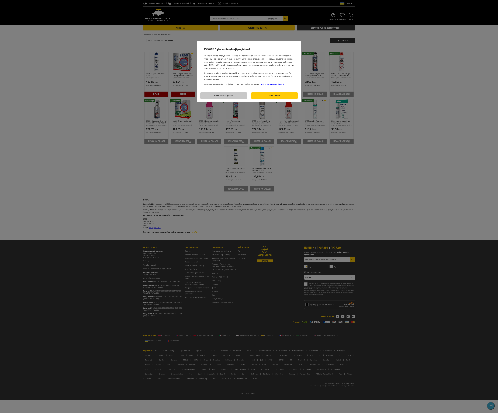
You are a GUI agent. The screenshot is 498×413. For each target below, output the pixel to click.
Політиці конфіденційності (272, 84)
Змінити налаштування (223, 95)
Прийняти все (274, 95)
